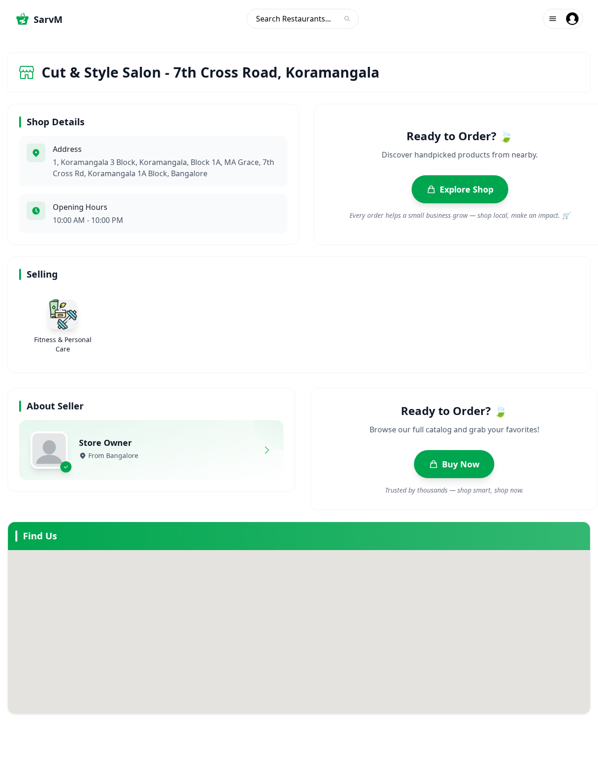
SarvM (48, 19)
